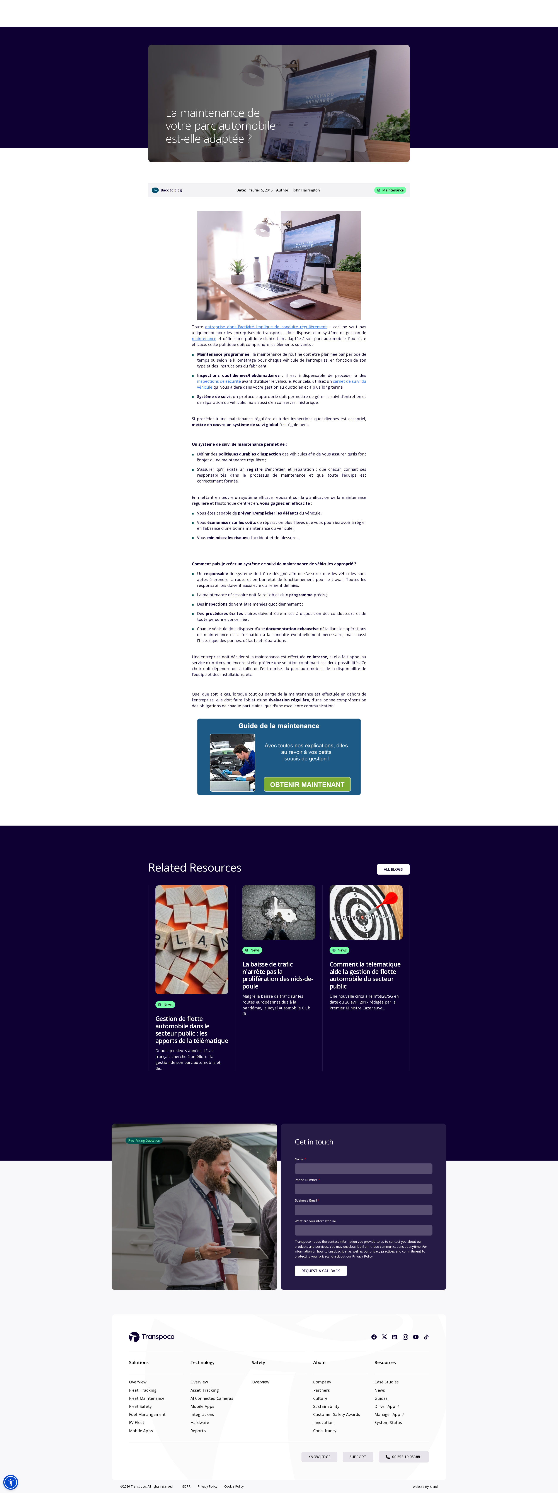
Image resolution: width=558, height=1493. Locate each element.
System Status (388, 1422)
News (379, 1390)
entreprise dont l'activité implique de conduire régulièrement (266, 326)
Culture (320, 1398)
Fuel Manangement (147, 1414)
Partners (321, 1390)
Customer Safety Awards (336, 1414)
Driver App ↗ (387, 1406)
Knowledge (319, 1456)
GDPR (186, 1486)
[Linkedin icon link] (395, 1337)
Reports (198, 1430)
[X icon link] (384, 1337)
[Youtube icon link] (415, 1337)
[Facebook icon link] (374, 1337)
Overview (137, 1382)
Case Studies (386, 1382)
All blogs (393, 869)
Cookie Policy (234, 1486)
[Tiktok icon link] (426, 1337)
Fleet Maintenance (146, 1398)
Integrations (202, 1414)
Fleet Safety (140, 1406)
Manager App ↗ (389, 1414)
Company (322, 1382)
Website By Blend (425, 1487)
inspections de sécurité (219, 381)
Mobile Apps (141, 1430)
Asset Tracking (205, 1390)
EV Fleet (136, 1422)
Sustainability (326, 1406)
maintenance (393, 190)
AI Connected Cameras (212, 1398)
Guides (381, 1398)
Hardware (200, 1422)
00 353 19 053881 (407, 1456)
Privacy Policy (207, 1486)
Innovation (323, 1422)
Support (358, 1456)
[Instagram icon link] (405, 1337)
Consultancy (325, 1430)
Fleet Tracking (143, 1390)
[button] (10, 1482)
